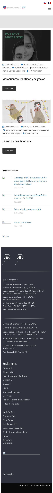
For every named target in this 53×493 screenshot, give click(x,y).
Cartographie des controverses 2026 (27, 209)
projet (19, 133)
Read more (9, 88)
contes (21, 130)
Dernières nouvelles (30, 64)
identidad (38, 67)
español (31, 67)
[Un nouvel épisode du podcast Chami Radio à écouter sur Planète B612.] (6, 198)
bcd (17, 130)
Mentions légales (8, 474)
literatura (45, 67)
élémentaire (36, 130)
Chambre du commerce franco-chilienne (15, 432)
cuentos (18, 67)
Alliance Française (8, 420)
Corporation (6, 384)
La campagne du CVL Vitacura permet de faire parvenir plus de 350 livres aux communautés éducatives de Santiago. (30, 180)
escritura (24, 67)
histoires (13, 133)
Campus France (7, 440)
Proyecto (41, 64)
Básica (25, 127)
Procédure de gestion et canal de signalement (16, 400)
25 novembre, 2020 (12, 127)
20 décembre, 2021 (12, 64)
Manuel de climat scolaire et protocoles (15, 376)
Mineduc (5, 436)
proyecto (13, 71)
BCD (30, 127)
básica (12, 130)
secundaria (21, 71)
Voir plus (5, 236)
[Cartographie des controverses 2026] (6, 212)
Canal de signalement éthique (11, 392)
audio (8, 130)
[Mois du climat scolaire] (6, 225)
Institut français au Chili (9, 424)
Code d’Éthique (7, 396)
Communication (36, 71)
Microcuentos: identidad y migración (23, 79)
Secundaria (6, 67)
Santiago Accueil (8, 443)
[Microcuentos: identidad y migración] (26, 45)
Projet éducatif (7, 368)
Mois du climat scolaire (22, 222)
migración (5, 71)
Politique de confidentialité (11, 404)
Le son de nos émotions (16, 141)
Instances (5, 388)
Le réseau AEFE (7, 380)
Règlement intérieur (9, 372)
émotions (5, 133)
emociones (45, 130)
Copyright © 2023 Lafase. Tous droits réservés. (34, 485)
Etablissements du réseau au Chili (12, 428)
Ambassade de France (9, 416)
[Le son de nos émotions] (26, 111)
